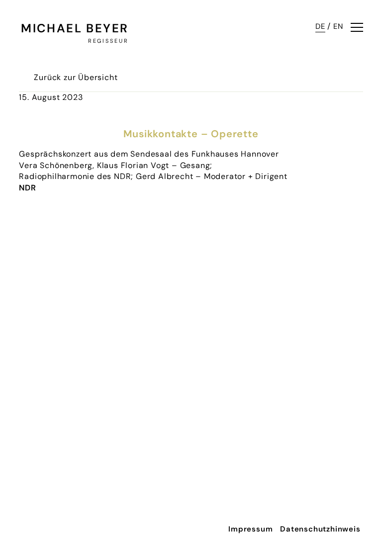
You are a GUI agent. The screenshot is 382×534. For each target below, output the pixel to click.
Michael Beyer (74, 28)
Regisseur (108, 40)
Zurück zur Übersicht (75, 77)
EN (338, 26)
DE (320, 26)
